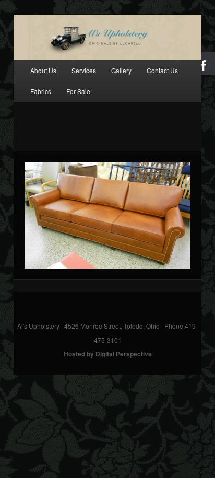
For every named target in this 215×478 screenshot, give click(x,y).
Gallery (121, 70)
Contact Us (162, 70)
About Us (43, 70)
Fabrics (40, 91)
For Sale (78, 91)
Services (83, 70)
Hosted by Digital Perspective (108, 353)
